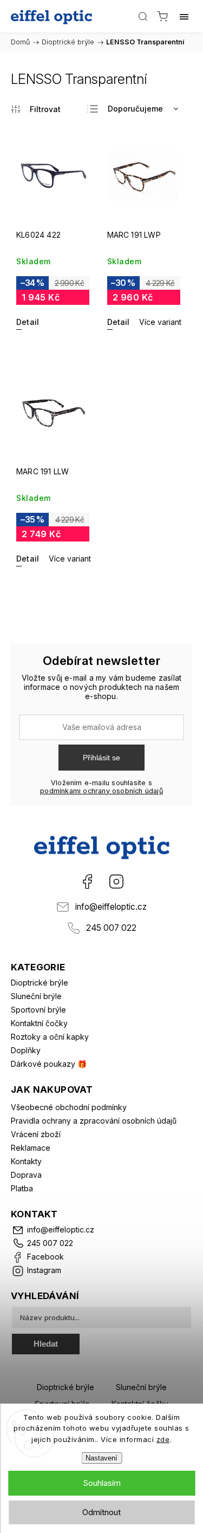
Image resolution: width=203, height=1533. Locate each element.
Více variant (160, 322)
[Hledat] (143, 16)
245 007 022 (111, 928)
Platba (22, 1188)
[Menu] (184, 16)
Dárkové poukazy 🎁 (49, 1063)
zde (163, 1439)
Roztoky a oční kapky (50, 1036)
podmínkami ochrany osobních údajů (101, 791)
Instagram (116, 881)
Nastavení (101, 1458)
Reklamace (30, 1147)
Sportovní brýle (38, 1009)
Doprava (26, 1174)
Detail (27, 322)
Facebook (87, 881)
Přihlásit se (101, 757)
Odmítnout (101, 1512)
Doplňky (26, 1050)
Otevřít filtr (36, 109)
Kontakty (26, 1161)
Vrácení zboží (36, 1134)
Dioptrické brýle (39, 982)
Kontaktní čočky (39, 1023)
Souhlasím (102, 1483)
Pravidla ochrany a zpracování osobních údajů (93, 1120)
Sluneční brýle (36, 996)
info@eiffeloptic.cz (111, 907)
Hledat (46, 1343)
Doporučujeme (135, 108)
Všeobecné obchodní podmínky (69, 1107)
